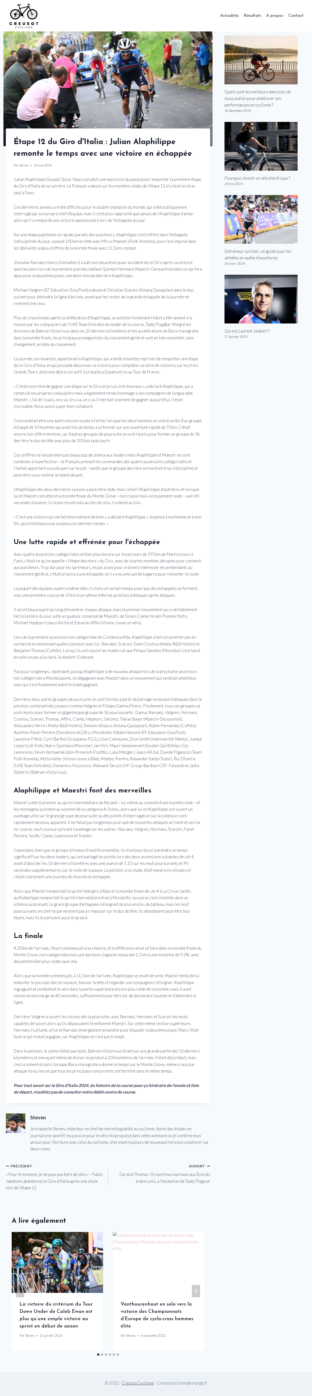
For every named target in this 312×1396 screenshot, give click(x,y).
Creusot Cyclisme (138, 1383)
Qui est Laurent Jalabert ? (247, 330)
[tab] (98, 1354)
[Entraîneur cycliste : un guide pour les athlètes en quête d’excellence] (265, 219)
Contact (296, 16)
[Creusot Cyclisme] (24, 15)
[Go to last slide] (20, 1291)
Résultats (252, 16)
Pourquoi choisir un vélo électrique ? (257, 178)
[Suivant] (196, 1291)
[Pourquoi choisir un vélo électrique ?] (265, 146)
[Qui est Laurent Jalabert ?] (265, 299)
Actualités (229, 16)
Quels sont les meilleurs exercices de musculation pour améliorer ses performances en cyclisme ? (257, 98)
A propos (274, 16)
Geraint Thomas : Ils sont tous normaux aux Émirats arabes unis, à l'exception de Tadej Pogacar (164, 1174)
